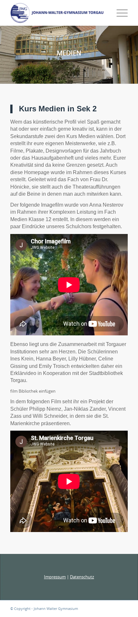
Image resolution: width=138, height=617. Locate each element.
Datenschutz (82, 577)
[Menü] (119, 13)
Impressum (55, 577)
